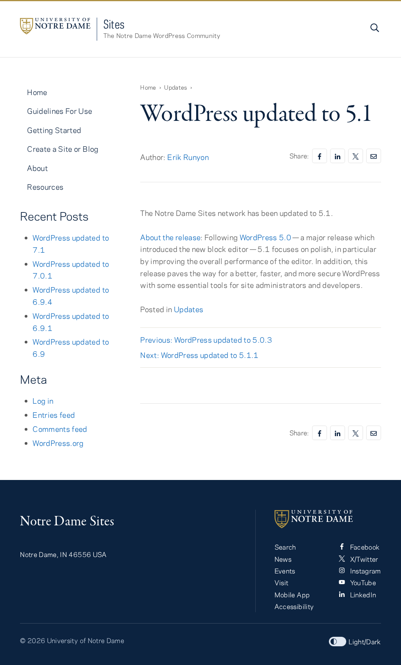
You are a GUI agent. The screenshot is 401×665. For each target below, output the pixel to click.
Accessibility (294, 606)
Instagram (364, 570)
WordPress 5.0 (266, 237)
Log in (43, 401)
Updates (188, 309)
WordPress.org (58, 443)
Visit (282, 582)
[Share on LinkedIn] (337, 156)
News (283, 559)
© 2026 (32, 640)
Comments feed (60, 429)
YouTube (362, 582)
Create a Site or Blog (62, 149)
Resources (45, 187)
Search (285, 547)
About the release (170, 237)
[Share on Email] (373, 156)
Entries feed (54, 415)
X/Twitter (363, 559)
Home (37, 92)
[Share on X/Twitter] (355, 156)
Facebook (363, 547)
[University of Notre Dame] (328, 519)
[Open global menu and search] (374, 28)
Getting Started (54, 130)
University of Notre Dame (85, 640)
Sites (114, 24)
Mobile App (292, 594)
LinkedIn (362, 594)
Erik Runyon (188, 157)
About (37, 168)
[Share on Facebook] (319, 156)
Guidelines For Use (59, 111)
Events (285, 570)
